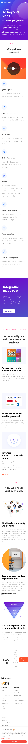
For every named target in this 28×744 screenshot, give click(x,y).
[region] (14, 735)
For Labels (16, 693)
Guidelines (4, 720)
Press (3, 698)
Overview (4, 717)
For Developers (18, 703)
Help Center (5, 725)
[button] (26, 2)
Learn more (5, 385)
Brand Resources (6, 695)
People (3, 693)
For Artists (16, 690)
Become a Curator (6, 723)
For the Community (19, 700)
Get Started (8, 311)
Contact (4, 700)
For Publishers (17, 695)
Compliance (5, 703)
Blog (3, 705)
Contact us (23, 659)
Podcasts (4, 708)
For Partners (17, 698)
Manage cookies (5, 738)
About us (4, 690)
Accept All (14, 741)
